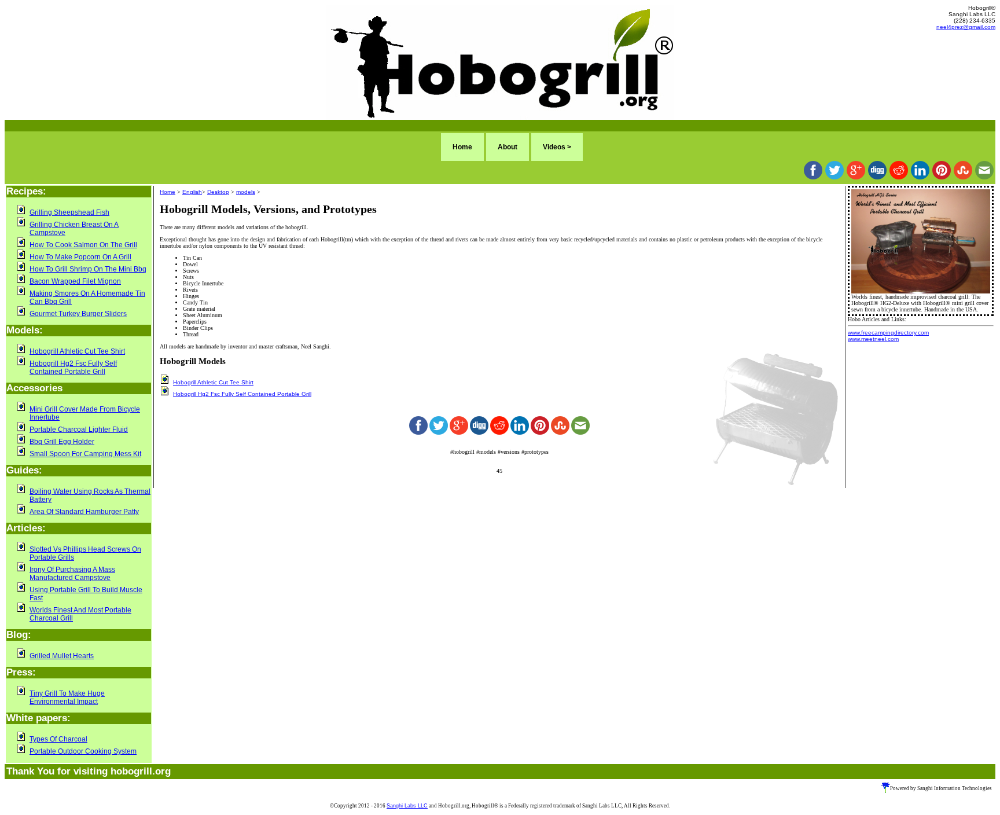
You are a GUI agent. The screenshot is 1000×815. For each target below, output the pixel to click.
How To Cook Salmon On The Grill (83, 245)
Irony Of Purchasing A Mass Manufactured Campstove (72, 574)
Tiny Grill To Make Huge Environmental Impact (67, 697)
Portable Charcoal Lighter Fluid (79, 429)
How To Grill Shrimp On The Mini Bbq (88, 269)
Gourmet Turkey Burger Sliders (78, 314)
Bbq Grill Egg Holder (62, 442)
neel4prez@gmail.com (965, 27)
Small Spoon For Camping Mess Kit (85, 454)
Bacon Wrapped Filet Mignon (75, 281)
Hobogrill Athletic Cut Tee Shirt (77, 351)
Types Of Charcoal (58, 739)
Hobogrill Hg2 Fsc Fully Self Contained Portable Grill (73, 367)
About (507, 147)
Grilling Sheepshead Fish (69, 212)
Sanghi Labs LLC (407, 806)
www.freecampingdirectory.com (888, 332)
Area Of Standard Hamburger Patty (84, 512)
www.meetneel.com (873, 339)
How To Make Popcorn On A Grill (80, 257)
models (245, 192)
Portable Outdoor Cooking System (83, 751)
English (192, 192)
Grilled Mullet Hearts (62, 656)
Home (462, 147)
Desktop (218, 192)
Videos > (557, 147)
